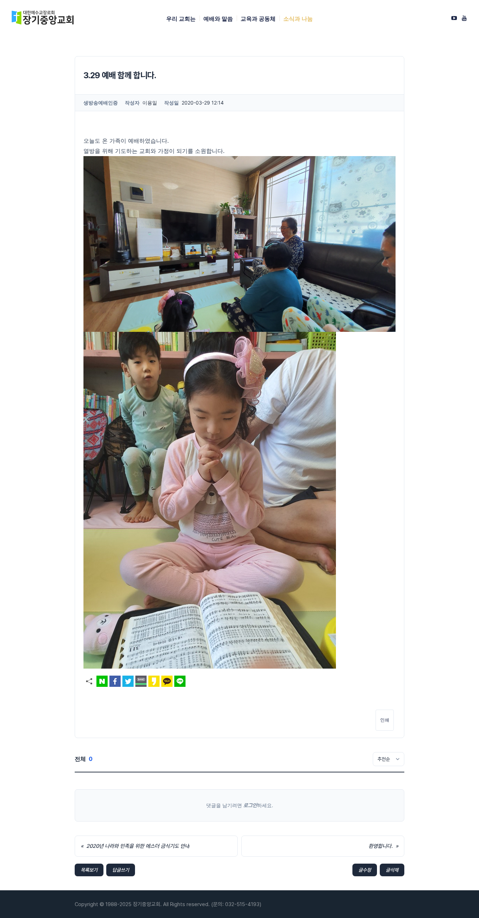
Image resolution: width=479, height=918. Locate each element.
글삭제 (392, 870)
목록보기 (89, 870)
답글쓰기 (120, 870)
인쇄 (384, 720)
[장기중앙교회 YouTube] (464, 18)
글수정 (364, 870)
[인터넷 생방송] (454, 18)
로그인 (250, 805)
